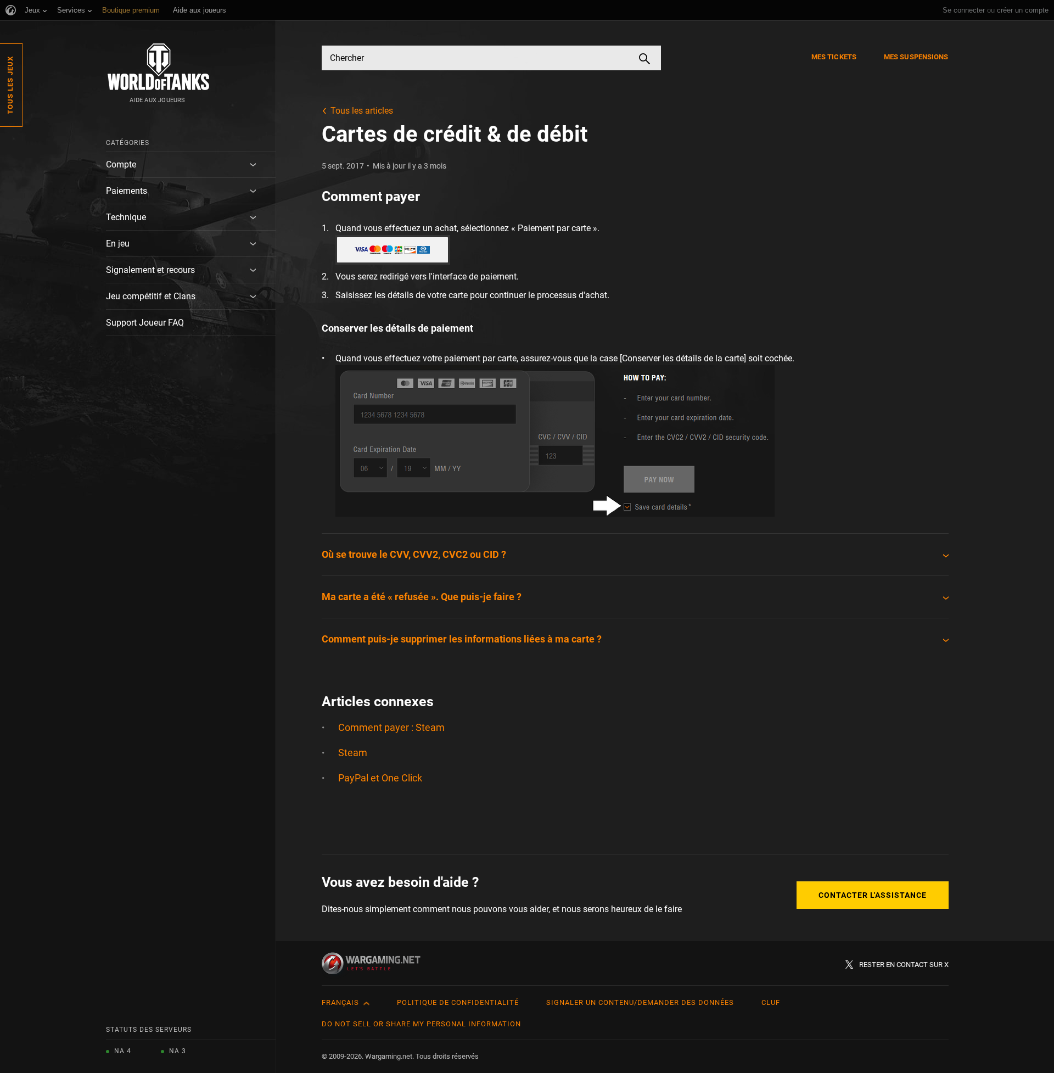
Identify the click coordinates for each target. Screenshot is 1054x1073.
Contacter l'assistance (872, 895)
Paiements (126, 191)
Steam (352, 752)
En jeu (118, 243)
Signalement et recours (150, 270)
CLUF (770, 1002)
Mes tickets (833, 57)
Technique (126, 217)
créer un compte (1023, 10)
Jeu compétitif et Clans (150, 296)
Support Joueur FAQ (145, 322)
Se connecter (964, 10)
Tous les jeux (10, 85)
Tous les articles (361, 110)
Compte (121, 164)
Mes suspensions (916, 57)
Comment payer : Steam (391, 727)
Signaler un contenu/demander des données (640, 1002)
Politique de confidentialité (458, 1002)
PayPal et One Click (380, 778)
